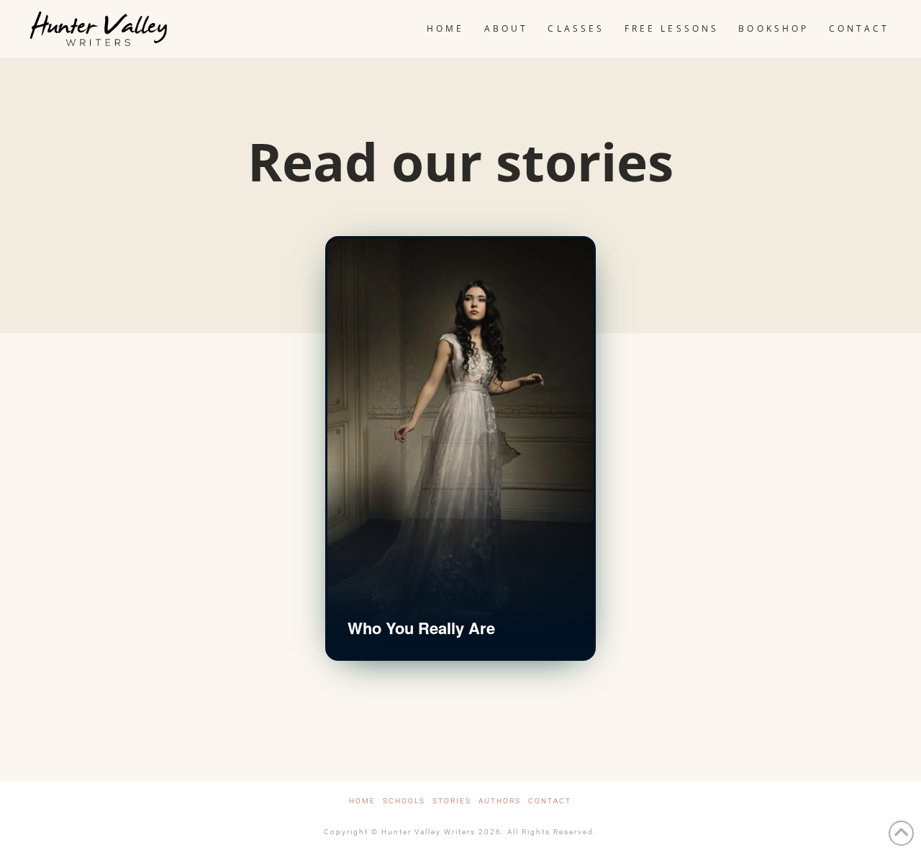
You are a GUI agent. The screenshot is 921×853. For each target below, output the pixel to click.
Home (362, 801)
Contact (549, 801)
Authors (499, 801)
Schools (404, 801)
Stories (451, 801)
